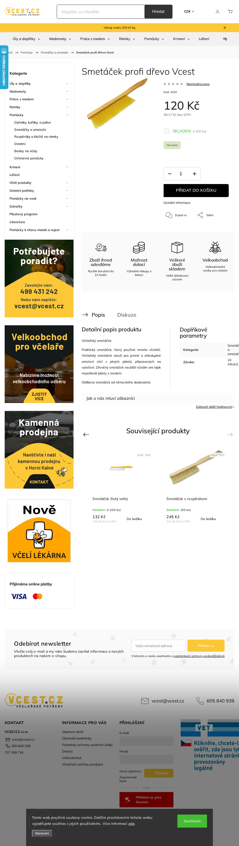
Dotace (67, 751)
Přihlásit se (206, 646)
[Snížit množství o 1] (170, 174)
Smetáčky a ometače (30, 130)
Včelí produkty (21, 183)
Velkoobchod (71, 758)
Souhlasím (192, 821)
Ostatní (19, 144)
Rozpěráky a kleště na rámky (36, 136)
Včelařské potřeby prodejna (82, 764)
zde (131, 823)
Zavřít (218, 230)
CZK (187, 11)
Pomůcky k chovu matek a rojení (34, 230)
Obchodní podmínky (76, 738)
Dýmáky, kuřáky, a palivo (32, 122)
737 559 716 (14, 752)
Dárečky (16, 206)
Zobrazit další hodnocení (214, 407)
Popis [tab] (98, 314)
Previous (86, 434)
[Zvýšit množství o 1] (194, 174)
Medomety (18, 91)
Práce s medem (22, 99)
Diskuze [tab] (126, 314)
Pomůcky (17, 115)
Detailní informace (177, 203)
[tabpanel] (195, 485)
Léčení (15, 175)
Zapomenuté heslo (128, 779)
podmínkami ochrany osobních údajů (199, 656)
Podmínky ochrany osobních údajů (87, 745)
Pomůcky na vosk (23, 198)
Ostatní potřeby (22, 190)
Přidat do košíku (196, 190)
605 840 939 (220, 701)
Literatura (17, 222)
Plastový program (24, 214)
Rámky (15, 107)
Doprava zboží (72, 732)
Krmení (15, 167)
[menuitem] (26, 39)
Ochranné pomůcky (29, 158)
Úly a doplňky (20, 83)
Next (231, 434)
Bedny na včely (25, 151)
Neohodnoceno (198, 84)
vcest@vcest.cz (168, 701)
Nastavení (42, 833)
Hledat (158, 11)
